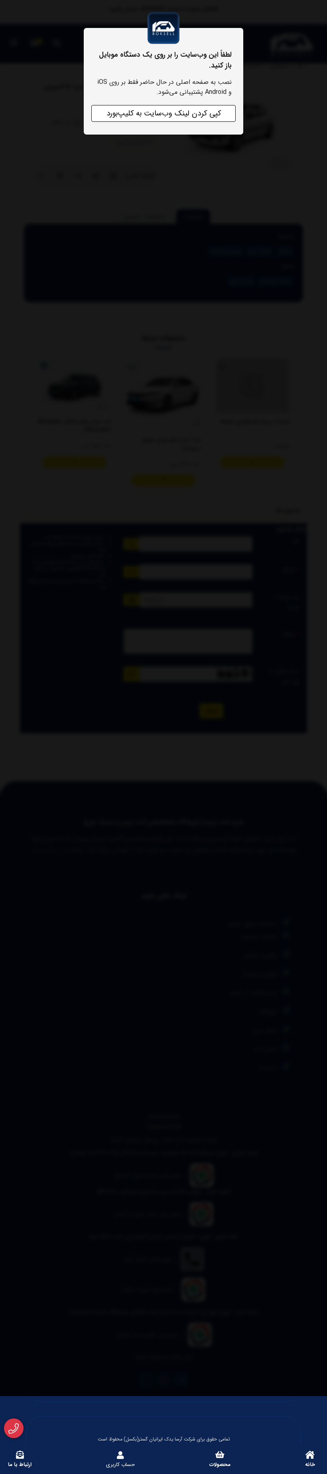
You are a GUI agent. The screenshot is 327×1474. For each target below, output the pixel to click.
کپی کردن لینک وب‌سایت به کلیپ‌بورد (163, 113)
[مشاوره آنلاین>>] (14, 1428)
